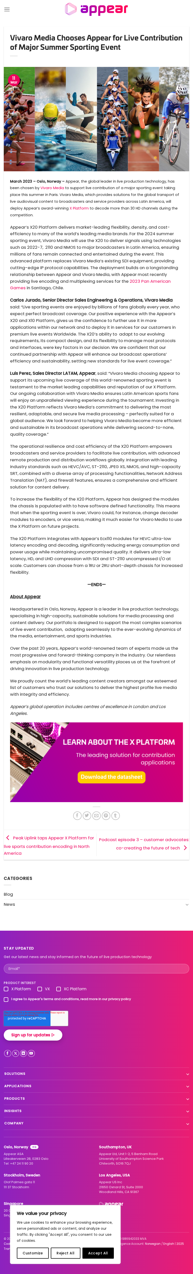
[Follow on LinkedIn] (23, 1053)
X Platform (79, 208)
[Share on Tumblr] (115, 815)
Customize (33, 1253)
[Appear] (96, 9)
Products (14, 1098)
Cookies (9, 1244)
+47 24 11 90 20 (21, 1163)
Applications (17, 1086)
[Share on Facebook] (77, 815)
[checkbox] (96, 990)
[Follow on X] (15, 1053)
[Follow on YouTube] (31, 1053)
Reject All (65, 1253)
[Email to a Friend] (96, 815)
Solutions (15, 1073)
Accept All (98, 1253)
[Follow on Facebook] (7, 1053)
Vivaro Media (52, 187)
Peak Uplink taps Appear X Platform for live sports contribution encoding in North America (49, 845)
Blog (8, 894)
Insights (13, 1110)
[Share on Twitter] (87, 815)
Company (14, 1123)
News (9, 904)
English (168, 1244)
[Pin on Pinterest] (106, 815)
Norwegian (153, 1244)
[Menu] (7, 9)
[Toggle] (187, 904)
